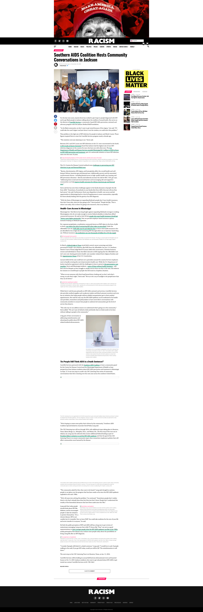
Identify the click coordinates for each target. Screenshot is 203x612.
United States (123, 47)
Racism (76, 47)
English (134, 40)
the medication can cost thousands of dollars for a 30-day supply (95, 233)
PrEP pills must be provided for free (84, 228)
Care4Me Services (75, 122)
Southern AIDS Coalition (92, 365)
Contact (131, 602)
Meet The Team (85, 602)
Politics (88, 47)
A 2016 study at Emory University (70, 146)
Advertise (125, 602)
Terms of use (109, 602)
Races (82, 47)
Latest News (77, 602)
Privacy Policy (101, 602)
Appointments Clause (69, 256)
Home (70, 47)
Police (96, 47)
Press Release (117, 602)
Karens (102, 47)
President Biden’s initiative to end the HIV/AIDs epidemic (78, 436)
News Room (63, 65)
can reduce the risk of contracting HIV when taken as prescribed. (86, 226)
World (132, 47)
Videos (115, 47)
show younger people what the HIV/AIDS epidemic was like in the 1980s (95, 529)
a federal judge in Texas (74, 245)
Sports (108, 47)
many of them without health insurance (100, 266)
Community (93, 602)
